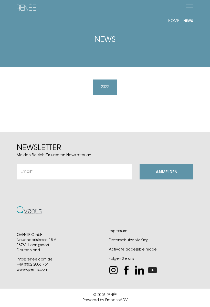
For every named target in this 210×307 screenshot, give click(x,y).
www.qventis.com (32, 270)
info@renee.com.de (34, 259)
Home (173, 21)
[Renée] (27, 8)
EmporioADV (116, 300)
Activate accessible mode (133, 250)
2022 (105, 87)
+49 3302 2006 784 (33, 265)
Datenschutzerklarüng (129, 240)
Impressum (118, 231)
